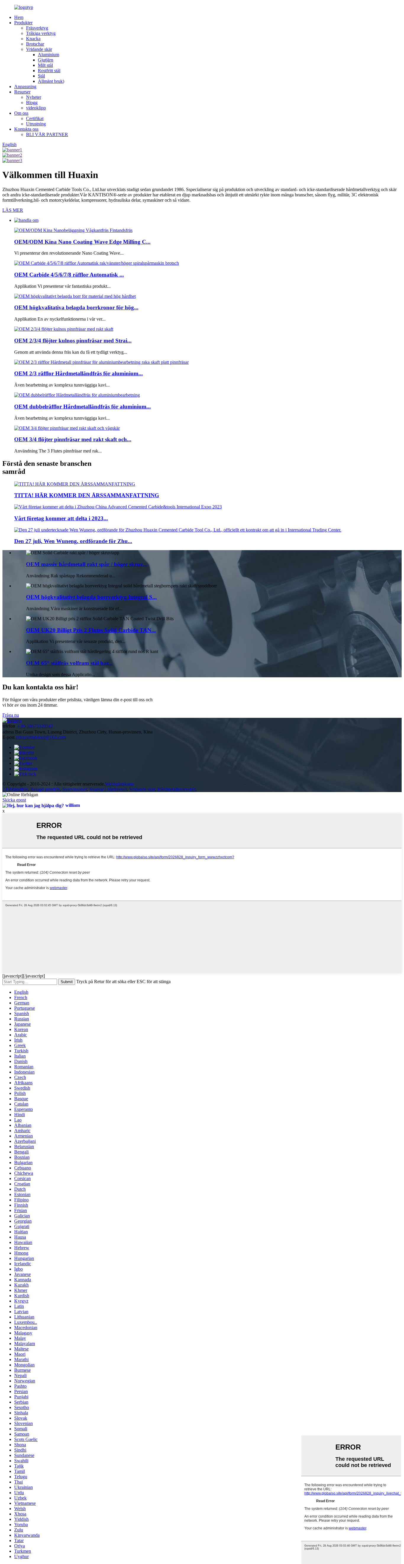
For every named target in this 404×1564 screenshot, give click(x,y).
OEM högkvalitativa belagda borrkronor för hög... (76, 307)
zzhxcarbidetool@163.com (41, 737)
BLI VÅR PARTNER (47, 134)
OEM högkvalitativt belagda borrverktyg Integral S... (91, 597)
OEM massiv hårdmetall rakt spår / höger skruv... (86, 564)
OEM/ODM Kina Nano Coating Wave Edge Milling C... (82, 242)
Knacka (33, 38)
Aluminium (48, 54)
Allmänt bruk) (51, 81)
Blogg (32, 102)
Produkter (23, 22)
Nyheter (33, 97)
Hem (18, 17)
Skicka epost (14, 799)
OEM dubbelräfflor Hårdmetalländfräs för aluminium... (82, 406)
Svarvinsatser (74, 789)
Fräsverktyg (37, 27)
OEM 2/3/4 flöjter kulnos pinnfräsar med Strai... (73, 340)
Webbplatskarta (119, 783)
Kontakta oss (26, 129)
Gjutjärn (45, 59)
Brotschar (35, 43)
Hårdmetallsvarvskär (176, 789)
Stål (41, 75)
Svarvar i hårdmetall (108, 789)
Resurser (22, 91)
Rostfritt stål (49, 70)
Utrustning (36, 123)
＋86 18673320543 (34, 725)
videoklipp (36, 107)
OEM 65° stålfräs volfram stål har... (69, 663)
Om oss (21, 113)
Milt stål (45, 65)
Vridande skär (39, 49)
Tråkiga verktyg (41, 33)
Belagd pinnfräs (45, 789)
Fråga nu (10, 715)
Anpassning (25, 86)
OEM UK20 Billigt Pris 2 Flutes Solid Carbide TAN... (91, 630)
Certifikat (34, 118)
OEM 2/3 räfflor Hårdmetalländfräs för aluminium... (78, 373)
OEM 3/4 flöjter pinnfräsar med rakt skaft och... (72, 439)
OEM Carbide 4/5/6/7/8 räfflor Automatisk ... (69, 275)
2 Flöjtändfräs (15, 789)
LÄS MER (12, 210)
